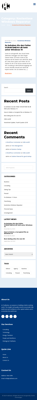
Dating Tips (7, 189)
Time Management (17, 146)
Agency (16, 268)
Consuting (9, 273)
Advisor (8, 268)
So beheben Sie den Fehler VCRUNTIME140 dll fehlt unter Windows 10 (18, 47)
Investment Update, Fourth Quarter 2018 (16, 122)
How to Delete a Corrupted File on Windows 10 (18, 112)
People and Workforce (9, 338)
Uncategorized (8, 213)
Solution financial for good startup (21, 156)
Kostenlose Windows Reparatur (13, 205)
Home (3, 25)
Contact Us (6, 360)
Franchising (7, 201)
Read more (8, 73)
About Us (5, 357)
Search (6, 87)
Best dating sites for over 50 (12, 115)
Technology (6, 332)
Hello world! (7, 119)
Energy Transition (8, 335)
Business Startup (16, 149)
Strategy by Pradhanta (9, 341)
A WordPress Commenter (13, 142)
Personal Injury (8, 209)
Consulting (7, 185)
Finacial (6, 193)
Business (6, 182)
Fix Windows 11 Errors (10, 197)
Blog (8, 25)
